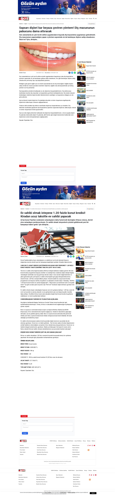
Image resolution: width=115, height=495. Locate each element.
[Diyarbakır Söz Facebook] (89, 475)
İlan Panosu (75, 456)
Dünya (79, 18)
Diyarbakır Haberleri (24, 447)
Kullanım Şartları (62, 440)
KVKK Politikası (53, 440)
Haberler (21, 23)
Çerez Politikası (78, 440)
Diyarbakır (38, 18)
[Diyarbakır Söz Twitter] (90, 445)
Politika (52, 18)
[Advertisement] (47, 133)
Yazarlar (90, 18)
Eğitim (72, 18)
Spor (55, 18)
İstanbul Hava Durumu (42, 445)
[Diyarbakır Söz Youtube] (94, 445)
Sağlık (63, 18)
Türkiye (48, 18)
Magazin (83, 18)
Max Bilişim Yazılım (62, 463)
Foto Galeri (22, 449)
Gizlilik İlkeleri (70, 440)
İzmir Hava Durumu (41, 449)
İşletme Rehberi (75, 452)
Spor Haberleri (59, 445)
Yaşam (75, 18)
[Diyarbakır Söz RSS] (88, 450)
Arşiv (87, 18)
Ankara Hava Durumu (42, 447)
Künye (84, 440)
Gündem (44, 18)
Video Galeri (22, 452)
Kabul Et (93, 493)
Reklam (93, 440)
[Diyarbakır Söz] (24, 18)
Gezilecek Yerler (76, 454)
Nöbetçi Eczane (75, 445)
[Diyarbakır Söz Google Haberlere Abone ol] (91, 24)
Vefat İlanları (75, 449)
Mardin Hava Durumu (42, 454)
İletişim (88, 440)
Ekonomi (59, 18)
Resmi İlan (67, 18)
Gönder (23, 182)
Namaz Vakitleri (75, 447)
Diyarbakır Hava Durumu (42, 452)
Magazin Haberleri (60, 447)
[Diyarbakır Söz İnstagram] (92, 445)
